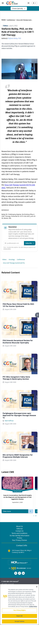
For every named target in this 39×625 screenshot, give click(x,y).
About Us (19, 526)
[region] (19, 604)
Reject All (19, 616)
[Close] (37, 587)
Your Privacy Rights (19, 610)
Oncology (12, 259)
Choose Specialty (17, 8)
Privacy (19, 538)
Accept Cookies (19, 621)
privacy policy (7, 249)
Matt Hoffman (9, 421)
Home (3, 20)
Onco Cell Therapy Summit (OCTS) (14, 263)
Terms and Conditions (19, 533)
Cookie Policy (33, 606)
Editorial (20, 529)
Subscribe (28, 243)
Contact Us (19, 531)
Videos (4, 259)
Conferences (11, 20)
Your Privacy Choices (19, 540)
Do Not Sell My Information (19, 535)
